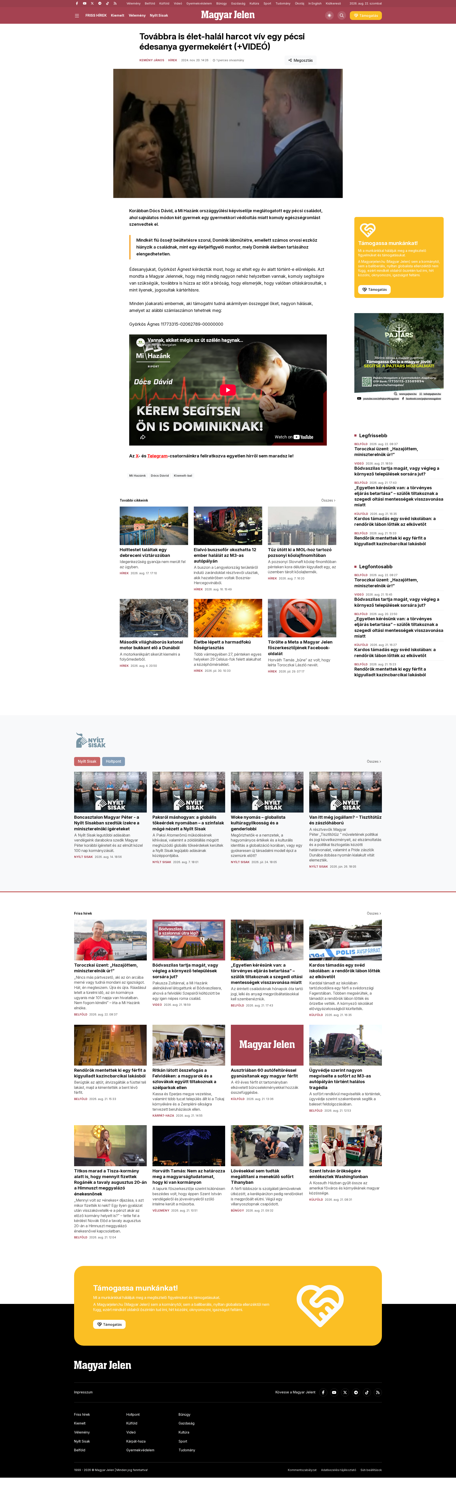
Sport (267, 3)
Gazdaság (238, 3)
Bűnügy (221, 3)
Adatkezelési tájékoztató (338, 1470)
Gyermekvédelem (199, 3)
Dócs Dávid (160, 475)
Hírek (172, 60)
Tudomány (283, 3)
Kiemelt (117, 15)
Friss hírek (82, 1414)
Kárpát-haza (136, 1441)
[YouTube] (84, 3)
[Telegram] (100, 3)
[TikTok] (107, 3)
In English (315, 3)
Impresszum (83, 1392)
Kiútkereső (333, 3)
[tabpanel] (228, 824)
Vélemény (134, 3)
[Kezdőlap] (228, 15)
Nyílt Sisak (159, 15)
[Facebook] (77, 3)
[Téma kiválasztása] (329, 15)
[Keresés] (341, 15)
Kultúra (254, 3)
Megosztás (303, 60)
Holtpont (133, 1414)
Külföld (164, 3)
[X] (92, 3)
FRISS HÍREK (96, 15)
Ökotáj (299, 3)
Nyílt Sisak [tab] (87, 761)
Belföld (150, 3)
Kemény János (151, 60)
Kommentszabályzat (302, 1470)
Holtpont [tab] (113, 761)
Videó (178, 3)
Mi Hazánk (137, 475)
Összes (327, 500)
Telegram (157, 455)
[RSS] (115, 3)
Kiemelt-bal (183, 475)
